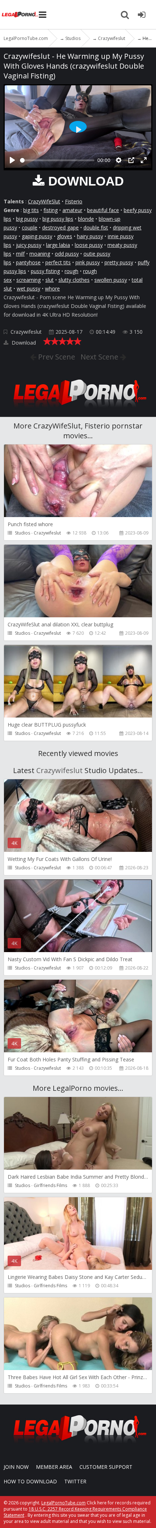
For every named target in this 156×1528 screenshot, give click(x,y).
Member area (54, 1466)
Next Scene (100, 357)
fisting (51, 210)
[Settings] (118, 160)
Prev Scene (55, 357)
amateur (72, 210)
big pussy (27, 218)
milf (20, 253)
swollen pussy (110, 279)
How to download (30, 1481)
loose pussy (89, 244)
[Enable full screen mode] (143, 160)
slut (49, 279)
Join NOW (16, 1466)
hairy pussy (90, 236)
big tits (31, 210)
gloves (64, 236)
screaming (28, 279)
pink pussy (87, 262)
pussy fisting (45, 271)
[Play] (12, 160)
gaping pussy (37, 236)
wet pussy (28, 288)
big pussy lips (57, 218)
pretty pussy (118, 262)
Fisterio (73, 201)
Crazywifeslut (26, 331)
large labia (58, 244)
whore (52, 288)
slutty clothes (74, 279)
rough (71, 271)
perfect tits (58, 262)
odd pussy (67, 253)
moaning (39, 253)
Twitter (75, 1481)
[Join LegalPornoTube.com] (141, 14)
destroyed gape (60, 227)
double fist (95, 227)
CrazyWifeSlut (44, 201)
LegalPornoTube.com (20, 14)
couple (29, 227)
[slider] (57, 160)
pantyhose (28, 262)
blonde (86, 218)
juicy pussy (28, 244)
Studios (22, 533)
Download (23, 342)
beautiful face (103, 210)
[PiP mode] (131, 160)
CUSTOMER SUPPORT (105, 1466)
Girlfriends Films (50, 1185)
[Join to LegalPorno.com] (78, 409)
